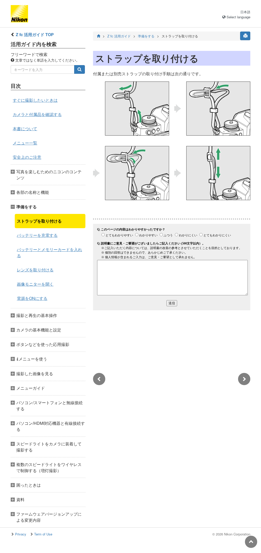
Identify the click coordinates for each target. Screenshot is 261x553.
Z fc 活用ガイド (119, 36)
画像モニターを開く (35, 284)
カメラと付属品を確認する (37, 114)
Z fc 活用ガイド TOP (35, 34)
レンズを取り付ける (35, 270)
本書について (25, 129)
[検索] (79, 69)
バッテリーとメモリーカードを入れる (49, 252)
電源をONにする (32, 298)
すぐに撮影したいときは (35, 100)
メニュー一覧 (25, 143)
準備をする (146, 36)
